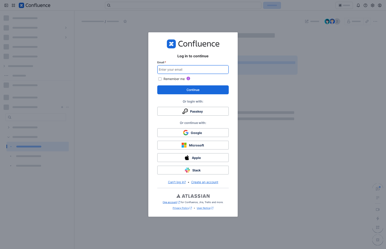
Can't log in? (177, 182)
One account (171, 202)
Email (161, 62)
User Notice (203, 208)
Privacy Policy (181, 208)
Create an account (204, 182)
